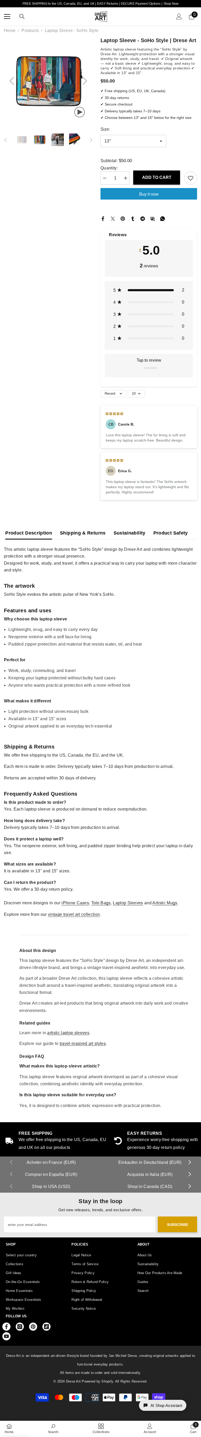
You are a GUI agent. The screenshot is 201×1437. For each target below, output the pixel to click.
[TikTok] (46, 1327)
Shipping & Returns (82, 533)
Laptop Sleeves (128, 903)
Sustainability (130, 533)
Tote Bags (101, 903)
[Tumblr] (132, 218)
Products (30, 30)
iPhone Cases (75, 903)
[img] (114, 413)
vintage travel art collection (74, 914)
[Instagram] (20, 1327)
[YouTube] (6, 1336)
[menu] (7, 16)
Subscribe (177, 1225)
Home (9, 30)
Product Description (28, 533)
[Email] (152, 218)
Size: (105, 129)
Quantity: (109, 168)
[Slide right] (189, 1162)
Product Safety (170, 533)
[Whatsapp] (162, 218)
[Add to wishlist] (190, 178)
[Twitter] (112, 218)
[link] (53, 1428)
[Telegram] (142, 218)
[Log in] (179, 16)
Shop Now (171, 3)
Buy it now (149, 194)
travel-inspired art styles (83, 1043)
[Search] (22, 16)
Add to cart (156, 177)
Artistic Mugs (164, 903)
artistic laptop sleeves (68, 1033)
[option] (48, 80)
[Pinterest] (122, 218)
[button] (12, 81)
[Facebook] (102, 218)
